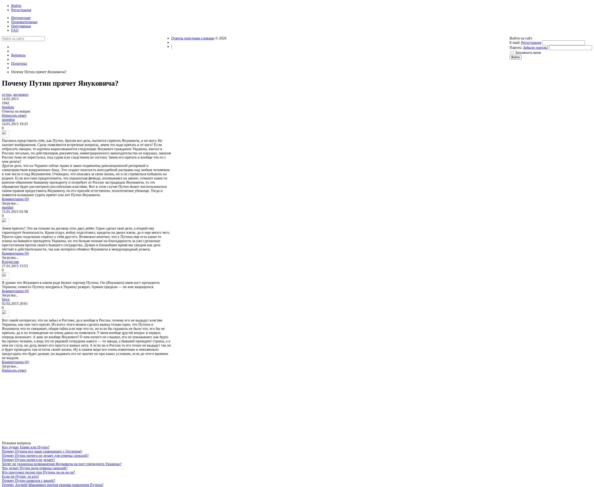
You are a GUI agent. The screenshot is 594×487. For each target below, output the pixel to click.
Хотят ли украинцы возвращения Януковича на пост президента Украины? (61, 464)
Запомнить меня (528, 53)
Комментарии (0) (15, 199)
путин (7, 95)
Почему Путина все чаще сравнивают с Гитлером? (42, 451)
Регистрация (531, 43)
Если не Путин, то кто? (20, 476)
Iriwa (6, 299)
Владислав (10, 262)
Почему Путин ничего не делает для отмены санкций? (45, 456)
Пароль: (516, 47)
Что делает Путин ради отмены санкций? (35, 468)
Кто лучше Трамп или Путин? (25, 447)
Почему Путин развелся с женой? (28, 481)
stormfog (8, 120)
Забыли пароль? (535, 47)
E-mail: (515, 43)
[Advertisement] (86, 408)
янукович (20, 95)
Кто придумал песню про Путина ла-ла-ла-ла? (38, 472)
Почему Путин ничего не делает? (28, 460)
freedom (8, 107)
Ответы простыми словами (192, 38)
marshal (7, 207)
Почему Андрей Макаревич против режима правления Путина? (52, 485)
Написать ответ (14, 115)
